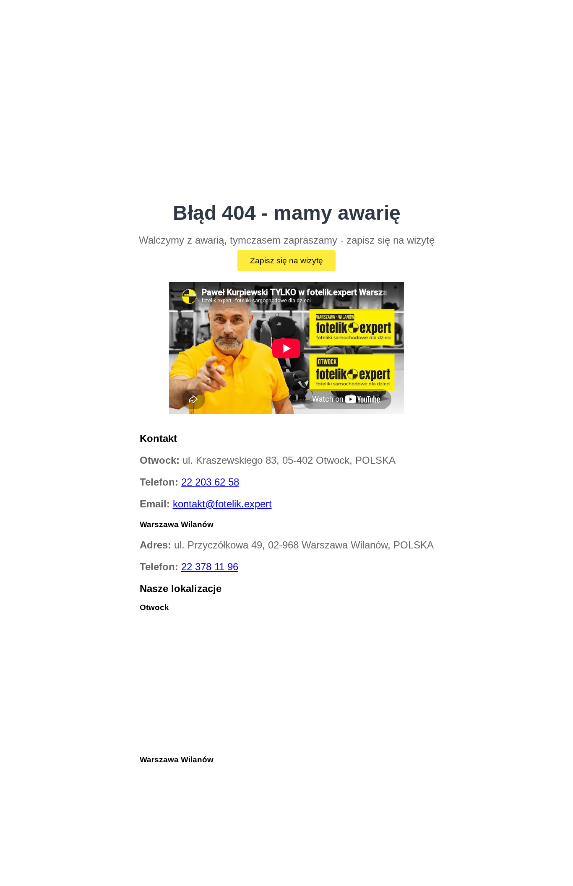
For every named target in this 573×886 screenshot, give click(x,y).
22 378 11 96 (209, 566)
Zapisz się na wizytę (286, 260)
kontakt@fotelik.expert (222, 503)
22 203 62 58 (210, 482)
